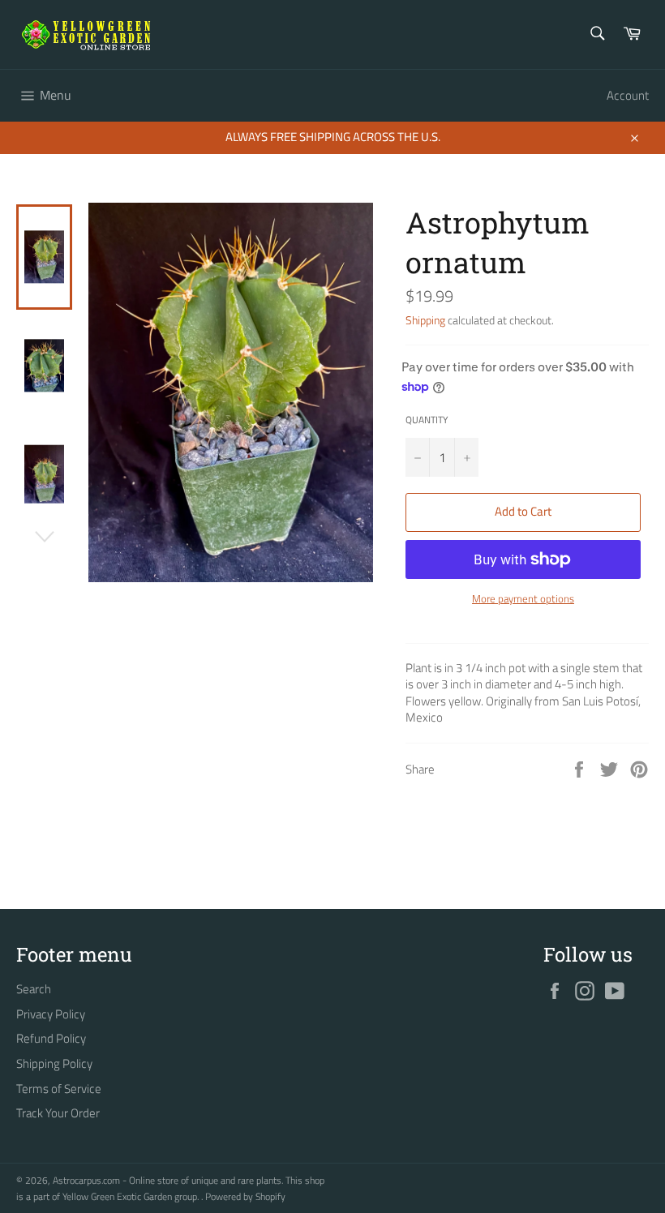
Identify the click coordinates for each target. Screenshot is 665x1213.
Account (628, 95)
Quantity (426, 420)
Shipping (425, 319)
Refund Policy (51, 1038)
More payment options (523, 599)
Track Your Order (58, 1113)
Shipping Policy (54, 1063)
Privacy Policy (50, 1014)
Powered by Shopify (245, 1196)
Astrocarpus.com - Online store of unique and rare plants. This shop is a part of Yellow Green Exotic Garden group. (170, 1188)
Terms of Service (58, 1088)
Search (33, 988)
